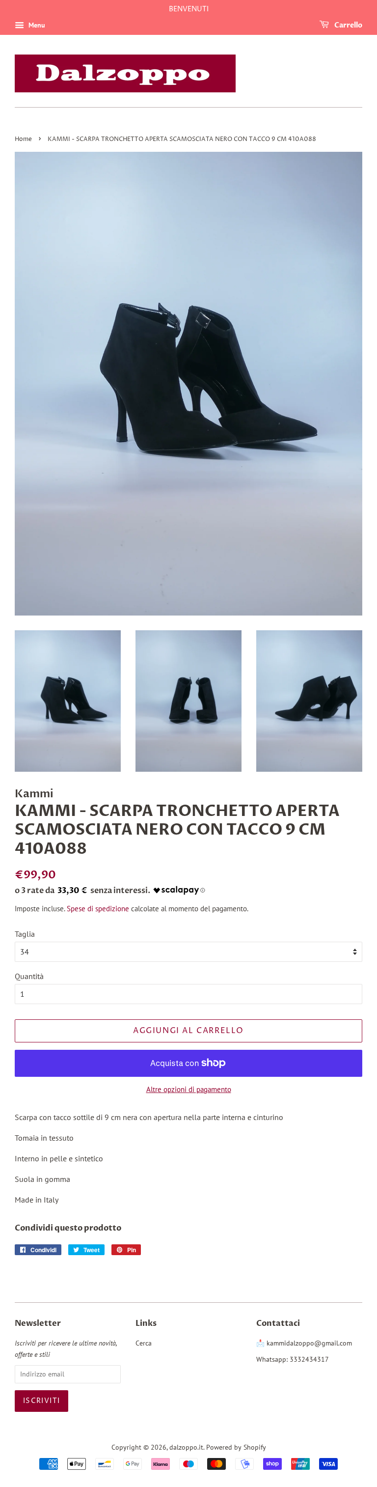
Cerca (143, 1343)
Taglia (25, 934)
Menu (36, 25)
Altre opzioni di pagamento (188, 1089)
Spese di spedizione (98, 908)
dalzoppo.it (186, 1447)
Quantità (29, 976)
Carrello (347, 25)
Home (23, 139)
